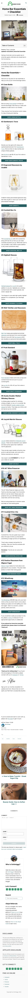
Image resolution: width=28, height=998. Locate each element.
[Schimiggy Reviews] (14, 3)
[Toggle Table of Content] (23, 45)
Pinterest (7, 982)
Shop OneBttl (14, 205)
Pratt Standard (5, 377)
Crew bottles (12, 103)
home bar (19, 738)
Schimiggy (8, 724)
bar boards (18, 337)
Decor (2, 727)
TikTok (21, 675)
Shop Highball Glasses (14, 303)
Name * (5, 831)
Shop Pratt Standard (14, 391)
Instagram (15, 675)
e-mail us (9, 617)
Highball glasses (5, 286)
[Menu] (2, 3)
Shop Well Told (14, 343)
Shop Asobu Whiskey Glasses (13, 413)
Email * (5, 837)
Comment (4, 815)
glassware (4, 335)
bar (2, 738)
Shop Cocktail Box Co (14, 250)
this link (6, 154)
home (14, 738)
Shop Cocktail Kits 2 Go (14, 556)
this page (10, 718)
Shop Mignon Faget (14, 573)
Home (5, 727)
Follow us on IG (15, 912)
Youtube (7, 986)
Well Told (3, 333)
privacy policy (7, 946)
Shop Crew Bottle (14, 117)
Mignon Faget (5, 566)
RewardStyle (13, 955)
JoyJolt (14, 286)
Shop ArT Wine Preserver (14, 507)
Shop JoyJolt (14, 464)
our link (6, 385)
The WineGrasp (5, 600)
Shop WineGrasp (14, 611)
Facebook (7, 984)
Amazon (6, 955)
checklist (8, 738)
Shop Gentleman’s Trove (14, 160)
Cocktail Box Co (8, 238)
